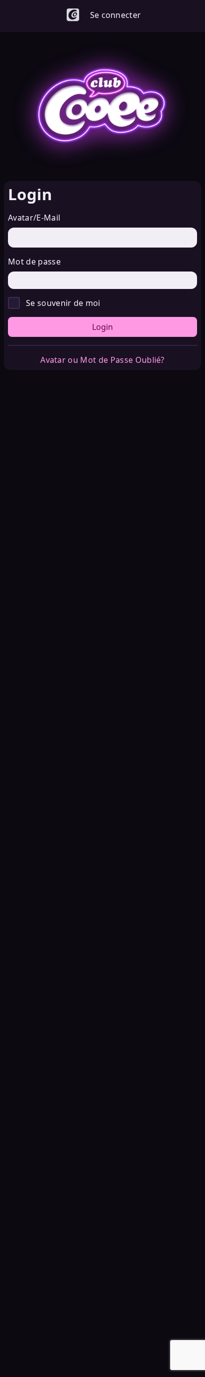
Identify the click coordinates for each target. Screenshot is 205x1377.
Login (102, 326)
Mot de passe (34, 261)
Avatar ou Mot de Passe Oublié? (102, 359)
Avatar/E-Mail (34, 217)
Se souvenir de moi (63, 302)
